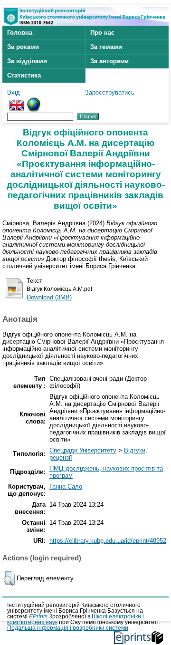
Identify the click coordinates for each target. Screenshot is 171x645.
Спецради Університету (82, 450)
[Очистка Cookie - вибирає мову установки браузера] (33, 101)
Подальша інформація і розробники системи (67, 628)
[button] (9, 578)
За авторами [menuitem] (109, 61)
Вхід (13, 92)
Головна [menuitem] (19, 32)
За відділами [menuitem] (27, 61)
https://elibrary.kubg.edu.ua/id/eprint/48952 (107, 540)
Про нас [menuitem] (102, 32)
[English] (16, 101)
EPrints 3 (40, 616)
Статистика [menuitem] (24, 75)
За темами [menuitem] (106, 46)
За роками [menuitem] (23, 46)
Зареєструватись (109, 92)
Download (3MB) (49, 297)
